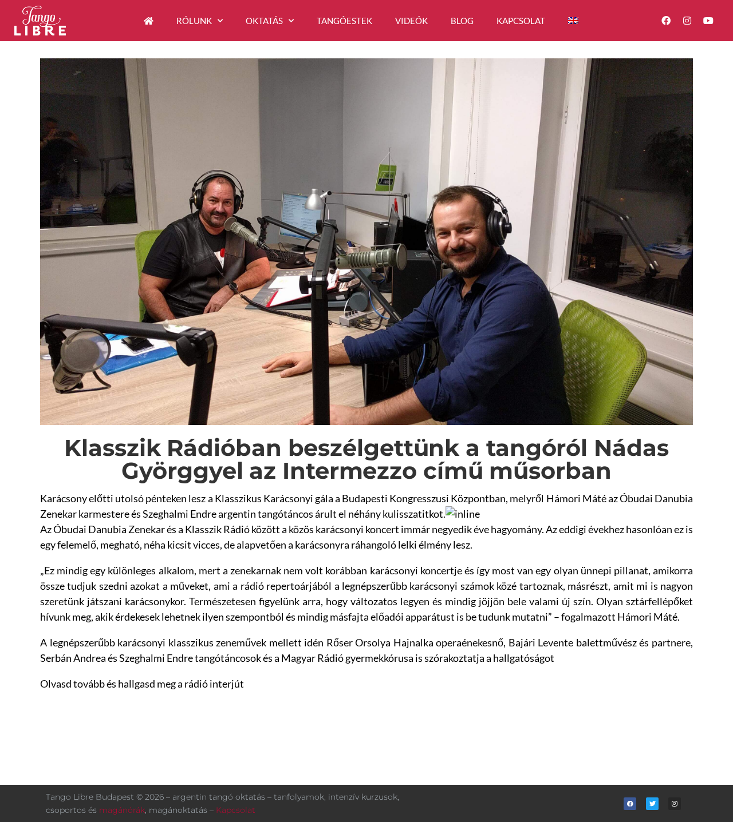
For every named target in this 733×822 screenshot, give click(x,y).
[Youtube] (709, 21)
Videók (411, 20)
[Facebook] (666, 21)
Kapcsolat (520, 20)
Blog (462, 20)
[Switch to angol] (573, 20)
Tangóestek (344, 20)
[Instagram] (687, 21)
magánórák (122, 810)
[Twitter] (652, 803)
